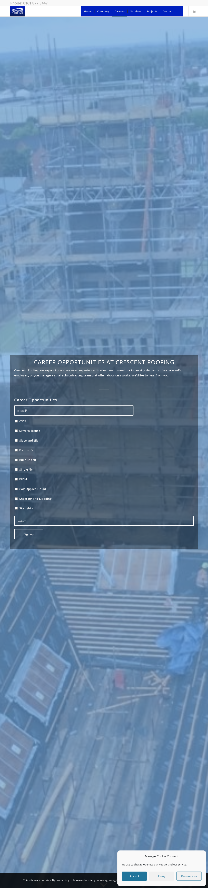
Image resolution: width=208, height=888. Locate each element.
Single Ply (25, 469)
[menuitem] (87, 11)
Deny (161, 876)
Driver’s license (29, 431)
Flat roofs (26, 450)
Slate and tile (28, 440)
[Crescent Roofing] (17, 11)
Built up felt (27, 460)
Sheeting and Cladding (35, 499)
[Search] (179, 11)
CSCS (22, 421)
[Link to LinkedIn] (195, 11)
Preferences (189, 876)
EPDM (23, 479)
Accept (134, 876)
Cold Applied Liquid (32, 489)
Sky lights (26, 508)
